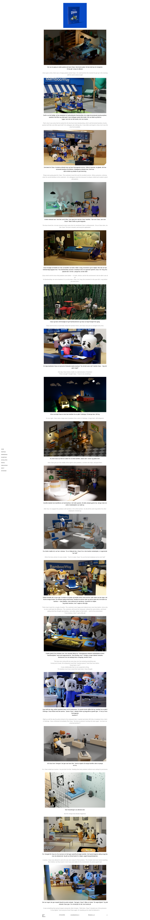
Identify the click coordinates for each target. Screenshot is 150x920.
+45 (60, 914)
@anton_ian (92, 914)
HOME (2, 449)
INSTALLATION (4, 459)
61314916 (63, 914)
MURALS (3, 462)
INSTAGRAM (3, 470)
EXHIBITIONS (4, 457)
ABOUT (2, 468)
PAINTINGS (3, 451)
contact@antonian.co (74, 914)
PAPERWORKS (4, 454)
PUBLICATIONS (4, 465)
